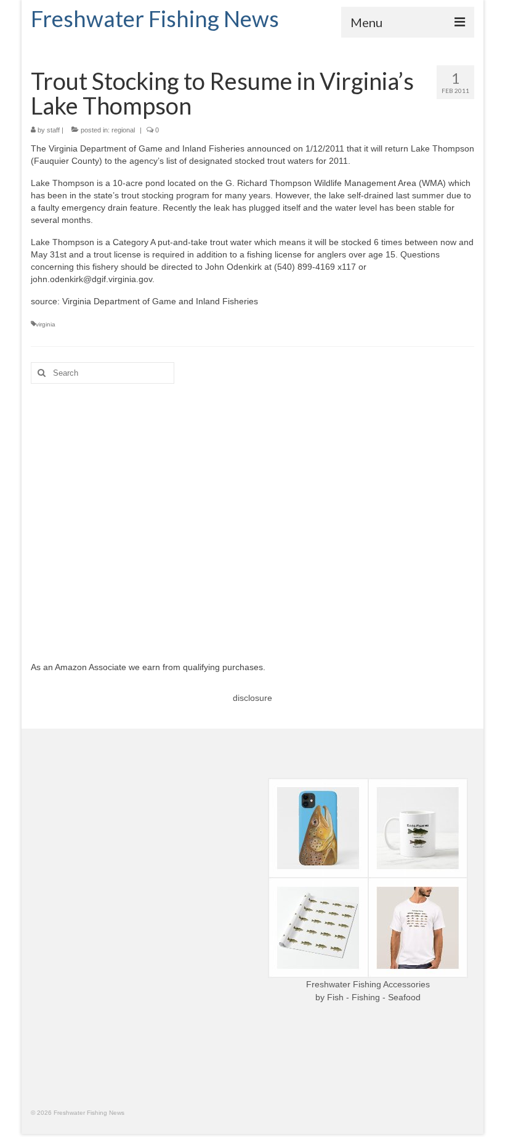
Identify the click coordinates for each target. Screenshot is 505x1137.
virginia (45, 324)
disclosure (252, 698)
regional (123, 130)
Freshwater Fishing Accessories (368, 984)
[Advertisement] (252, 513)
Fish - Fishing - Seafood (374, 997)
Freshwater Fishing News (155, 18)
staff (53, 130)
